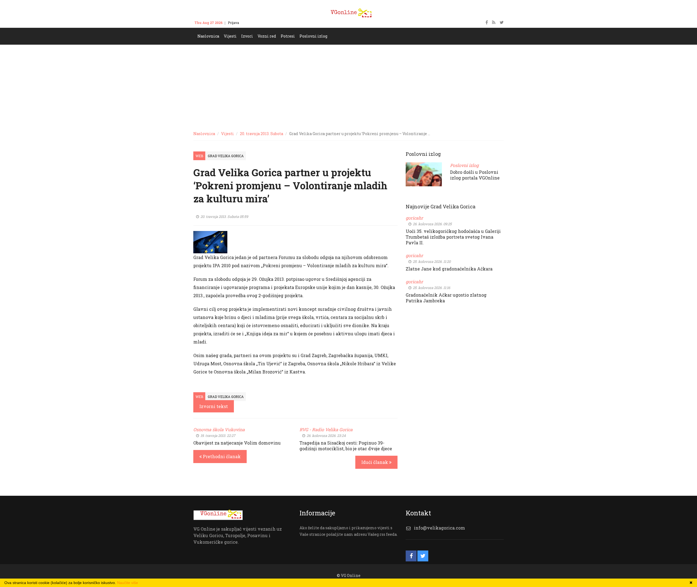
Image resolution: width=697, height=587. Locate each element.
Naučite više (127, 582)
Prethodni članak (221, 456)
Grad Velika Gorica (226, 156)
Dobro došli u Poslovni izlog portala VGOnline (475, 175)
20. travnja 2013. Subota (261, 133)
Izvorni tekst (213, 406)
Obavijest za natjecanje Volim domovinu (237, 443)
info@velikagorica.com (439, 528)
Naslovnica (204, 133)
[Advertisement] (348, 85)
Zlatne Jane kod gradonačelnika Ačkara (449, 269)
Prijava (233, 22)
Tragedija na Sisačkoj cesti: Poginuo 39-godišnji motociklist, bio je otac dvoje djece (345, 445)
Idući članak (375, 462)
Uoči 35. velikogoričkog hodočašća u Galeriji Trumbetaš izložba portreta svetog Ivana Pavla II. (453, 236)
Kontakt (250, 22)
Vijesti (227, 133)
